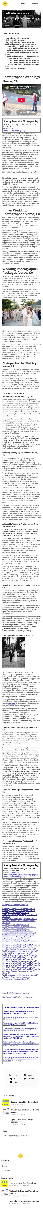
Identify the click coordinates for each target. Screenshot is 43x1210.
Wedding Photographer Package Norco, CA (18, 909)
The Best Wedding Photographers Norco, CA (22, 48)
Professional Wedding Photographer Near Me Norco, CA (19, 916)
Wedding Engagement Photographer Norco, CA (20, 951)
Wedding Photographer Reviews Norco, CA (22, 50)
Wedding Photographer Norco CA (17, 13)
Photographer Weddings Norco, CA (16, 38)
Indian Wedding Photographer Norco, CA (19, 42)
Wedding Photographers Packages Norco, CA (23, 56)
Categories (34, 4)
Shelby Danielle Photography (16, 40)
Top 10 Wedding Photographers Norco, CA (18, 967)
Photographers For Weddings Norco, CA (20, 46)
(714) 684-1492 (8, 128)
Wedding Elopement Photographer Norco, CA (19, 919)
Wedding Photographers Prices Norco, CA (18, 935)
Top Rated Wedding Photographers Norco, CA (19, 961)
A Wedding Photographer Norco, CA (16, 929)
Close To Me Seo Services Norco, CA (15, 993)
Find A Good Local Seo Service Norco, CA (17, 997)
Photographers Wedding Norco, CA (15, 913)
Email (16, 1082)
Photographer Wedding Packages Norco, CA (19, 927)
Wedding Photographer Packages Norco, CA (20, 44)
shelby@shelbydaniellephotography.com (23, 874)
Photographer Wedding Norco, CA (19, 58)
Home (23, 4)
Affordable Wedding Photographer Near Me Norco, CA (19, 922)
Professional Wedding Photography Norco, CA (19, 957)
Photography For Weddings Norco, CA (16, 937)
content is (12, 704)
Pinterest (31, 1079)
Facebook (31, 1075)
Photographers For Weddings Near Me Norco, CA (21, 945)
